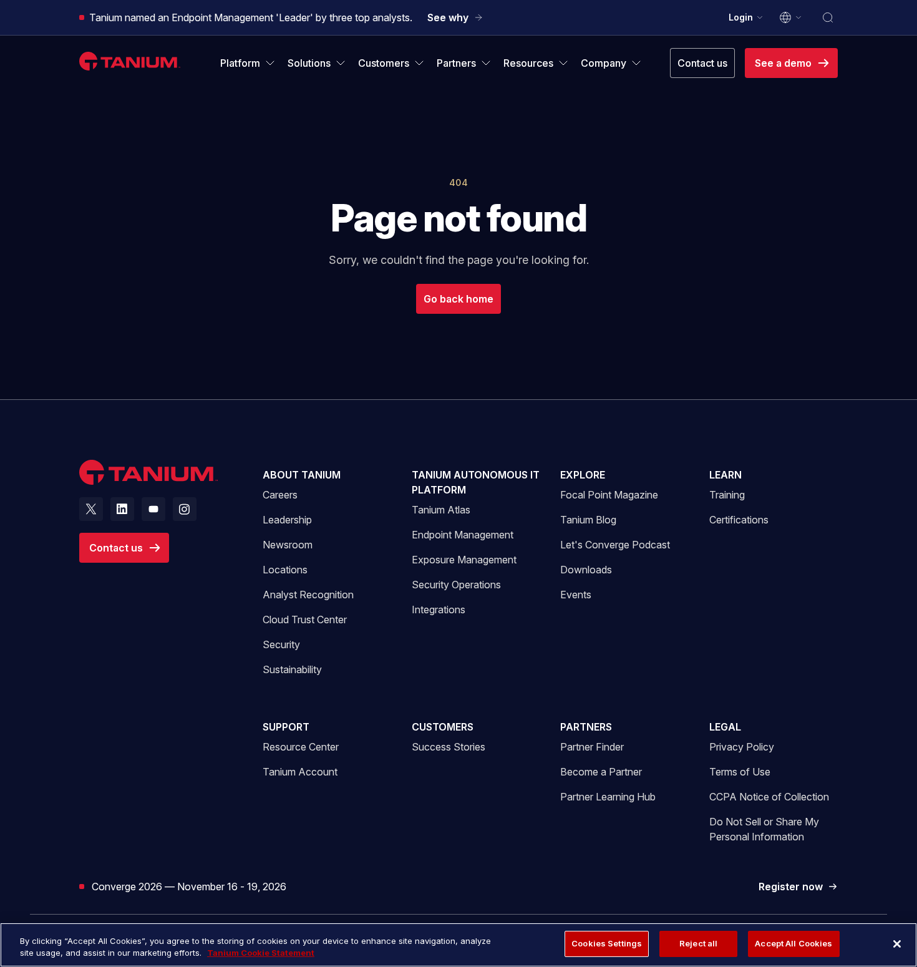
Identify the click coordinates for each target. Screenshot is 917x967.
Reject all (698, 943)
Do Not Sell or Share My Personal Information (764, 829)
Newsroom (288, 544)
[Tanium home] (129, 61)
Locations (285, 569)
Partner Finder (592, 747)
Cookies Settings (606, 943)
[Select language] (791, 17)
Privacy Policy (741, 747)
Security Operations (456, 584)
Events (575, 594)
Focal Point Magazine (609, 494)
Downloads (586, 569)
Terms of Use (739, 771)
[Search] (828, 17)
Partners (586, 727)
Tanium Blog (588, 519)
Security (281, 644)
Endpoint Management (462, 534)
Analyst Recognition (308, 594)
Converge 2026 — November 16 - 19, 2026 (189, 886)
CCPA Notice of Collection (769, 796)
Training (727, 494)
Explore (582, 475)
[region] (458, 945)
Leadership (287, 519)
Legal (725, 727)
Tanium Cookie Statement (260, 953)
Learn (725, 475)
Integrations (438, 609)
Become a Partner (601, 771)
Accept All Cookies (793, 943)
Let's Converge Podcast (615, 544)
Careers (280, 494)
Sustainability (292, 669)
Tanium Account (300, 771)
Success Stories (448, 747)
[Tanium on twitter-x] (91, 509)
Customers (442, 727)
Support (286, 727)
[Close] (897, 944)
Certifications (739, 519)
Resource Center (301, 746)
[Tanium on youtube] (153, 509)
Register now (798, 887)
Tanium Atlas (441, 509)
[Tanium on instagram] (184, 509)
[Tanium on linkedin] (122, 509)
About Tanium (302, 475)
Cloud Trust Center (305, 619)
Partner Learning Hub (608, 796)
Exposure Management (464, 559)
